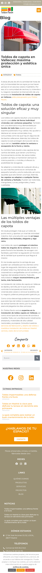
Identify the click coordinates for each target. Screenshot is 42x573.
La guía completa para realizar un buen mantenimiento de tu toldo (18, 416)
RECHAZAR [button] (30, 570)
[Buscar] (37, 358)
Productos (21, 483)
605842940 (27, 2)
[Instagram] (6, 3)
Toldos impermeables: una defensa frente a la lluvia (19, 396)
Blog (21, 494)
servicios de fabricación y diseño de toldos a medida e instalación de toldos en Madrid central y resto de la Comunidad (19, 328)
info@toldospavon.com (32, 4)
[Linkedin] (9, 3)
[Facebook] (2, 3)
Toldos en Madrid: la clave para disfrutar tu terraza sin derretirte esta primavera (20, 406)
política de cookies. (21, 567)
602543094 (17, 2)
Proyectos (21, 490)
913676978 (37, 2)
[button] (39, 10)
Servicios (21, 486)
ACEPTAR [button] (20, 570)
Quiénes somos (21, 479)
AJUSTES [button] (12, 570)
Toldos (18, 75)
